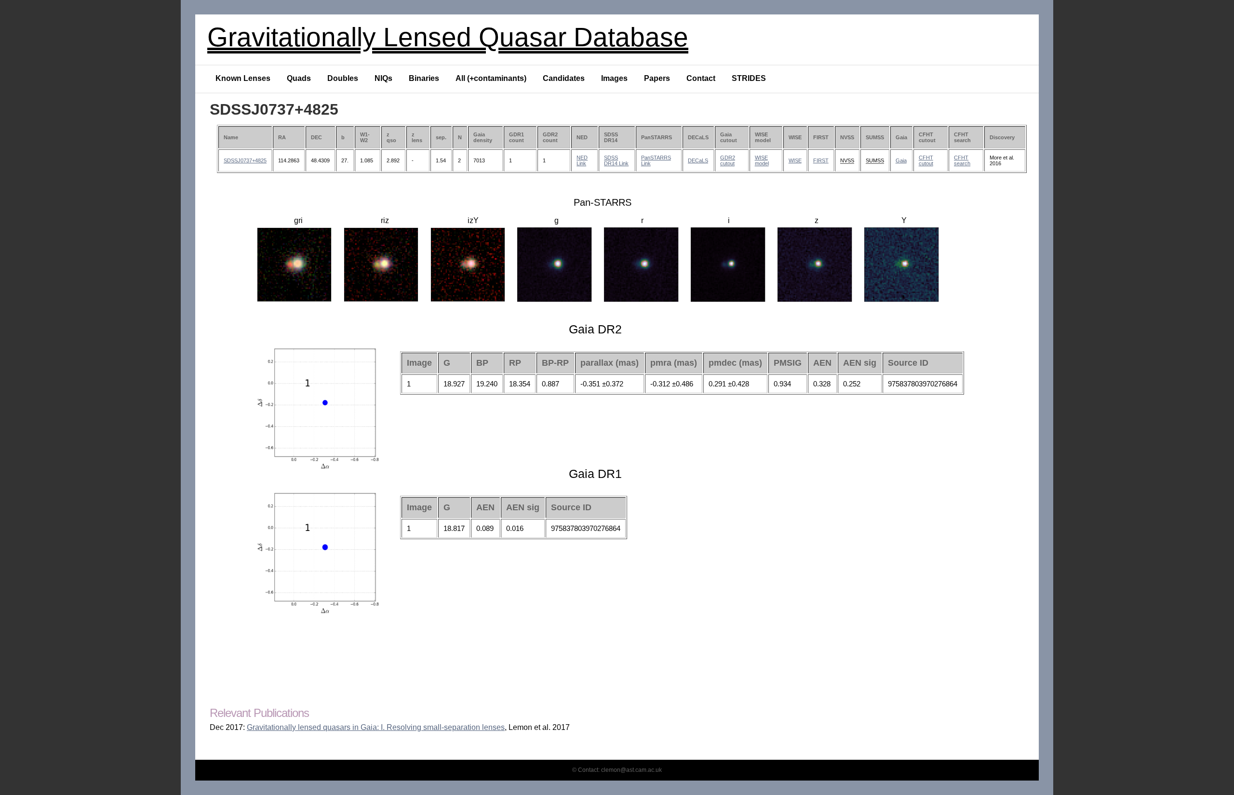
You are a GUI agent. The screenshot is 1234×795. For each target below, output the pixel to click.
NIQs (383, 78)
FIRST (821, 160)
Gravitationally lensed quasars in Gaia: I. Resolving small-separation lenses (376, 727)
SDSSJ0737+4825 (245, 160)
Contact (700, 78)
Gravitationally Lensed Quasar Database (447, 37)
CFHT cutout (926, 160)
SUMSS (875, 160)
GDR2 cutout (727, 160)
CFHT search (962, 160)
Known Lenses (242, 78)
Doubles (342, 78)
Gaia (901, 160)
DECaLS (698, 160)
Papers (657, 78)
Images (614, 78)
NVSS (847, 160)
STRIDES (749, 78)
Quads (299, 78)
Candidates (564, 78)
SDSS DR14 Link (616, 160)
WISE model (762, 160)
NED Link (582, 160)
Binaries (424, 78)
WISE (795, 160)
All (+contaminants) (491, 78)
